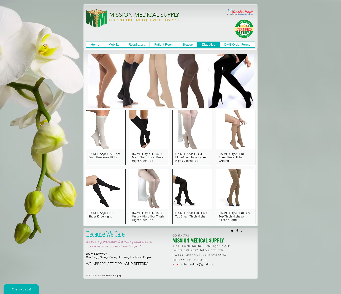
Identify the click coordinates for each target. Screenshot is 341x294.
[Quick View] (105, 129)
